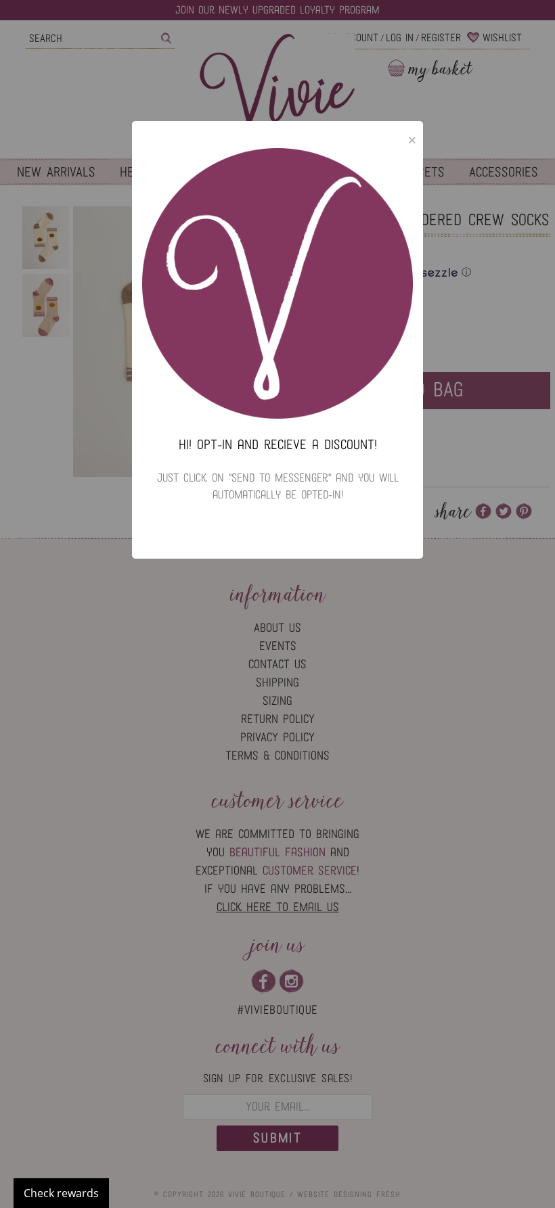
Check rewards (61, 1193)
